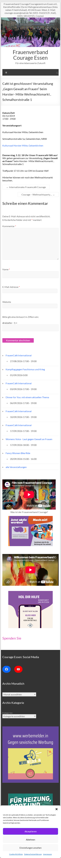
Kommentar (9, 226)
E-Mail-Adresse (11, 286)
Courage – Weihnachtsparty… (38, 194)
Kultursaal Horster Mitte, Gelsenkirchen (22, 145)
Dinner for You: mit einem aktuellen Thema (27, 397)
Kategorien (7, 713)
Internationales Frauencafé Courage (26, 187)
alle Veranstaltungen (16, 467)
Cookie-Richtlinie (16, 854)
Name (6, 269)
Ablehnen (30, 839)
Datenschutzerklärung (33, 854)
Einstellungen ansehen (30, 847)
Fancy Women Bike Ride (18, 453)
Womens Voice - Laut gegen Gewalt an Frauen (29, 439)
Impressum (47, 854)
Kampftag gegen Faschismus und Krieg (25, 369)
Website (6, 301)
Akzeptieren (31, 831)
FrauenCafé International (19, 355)
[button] (56, 809)
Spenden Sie (11, 638)
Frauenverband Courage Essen (30, 55)
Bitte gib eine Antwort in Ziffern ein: (20, 316)
